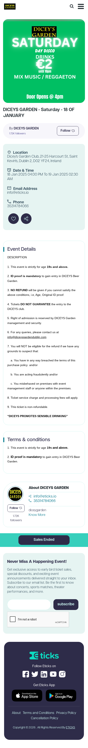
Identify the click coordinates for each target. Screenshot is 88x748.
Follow (65, 130)
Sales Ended (44, 540)
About (16, 713)
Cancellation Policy (44, 718)
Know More (37, 515)
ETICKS (70, 727)
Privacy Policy (66, 713)
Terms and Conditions (38, 713)
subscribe (66, 604)
